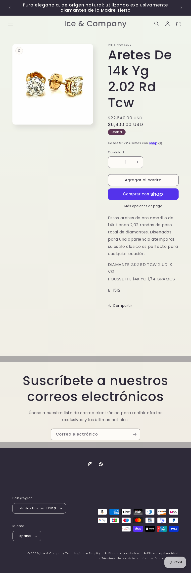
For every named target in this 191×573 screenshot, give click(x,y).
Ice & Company (52, 553)
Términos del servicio (118, 558)
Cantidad (116, 152)
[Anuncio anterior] (9, 7)
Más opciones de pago (143, 206)
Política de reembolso (122, 553)
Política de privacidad (161, 553)
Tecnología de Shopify (82, 553)
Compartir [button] (122, 305)
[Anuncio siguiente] (181, 7)
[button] (10, 23)
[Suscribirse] (134, 434)
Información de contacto (159, 558)
